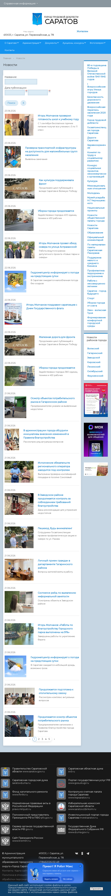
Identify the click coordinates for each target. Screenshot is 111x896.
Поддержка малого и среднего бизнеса (94, 261)
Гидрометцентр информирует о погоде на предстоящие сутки (55, 274)
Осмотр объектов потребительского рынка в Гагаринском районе (53, 400)
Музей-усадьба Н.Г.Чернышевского (96, 200)
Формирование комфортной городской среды (96, 321)
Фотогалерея (96, 43)
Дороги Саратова (92, 139)
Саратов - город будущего (96, 292)
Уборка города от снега (96, 304)
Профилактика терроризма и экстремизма (95, 273)
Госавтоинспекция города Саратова (96, 130)
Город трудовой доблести (96, 121)
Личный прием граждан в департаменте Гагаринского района (55, 564)
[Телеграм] (88, 853)
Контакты (9, 50)
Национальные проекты (96, 209)
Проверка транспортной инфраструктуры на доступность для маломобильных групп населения (51, 151)
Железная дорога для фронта (57, 337)
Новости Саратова (92, 226)
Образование (95, 232)
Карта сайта (22, 870)
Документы (51, 43)
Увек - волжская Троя (96, 311)
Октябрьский (94, 371)
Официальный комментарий (95, 238)
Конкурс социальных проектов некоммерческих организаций (96, 171)
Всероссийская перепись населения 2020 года (96, 111)
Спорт (90, 298)
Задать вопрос (51, 879)
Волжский (93, 348)
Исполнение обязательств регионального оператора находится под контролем (54, 466)
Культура (92, 181)
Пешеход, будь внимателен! (55, 528)
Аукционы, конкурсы (73, 43)
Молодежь (93, 193)
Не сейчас (67, 879)
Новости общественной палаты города (96, 218)
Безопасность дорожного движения (95, 100)
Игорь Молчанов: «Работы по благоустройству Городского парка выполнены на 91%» (55, 629)
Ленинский (93, 366)
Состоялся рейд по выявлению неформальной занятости (57, 594)
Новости (20, 58)
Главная (7, 58)
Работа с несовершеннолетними (96, 283)
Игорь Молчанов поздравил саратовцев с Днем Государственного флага (51, 306)
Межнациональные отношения (96, 187)
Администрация (31, 43)
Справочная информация (20, 3)
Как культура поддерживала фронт (56, 182)
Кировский (93, 362)
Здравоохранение (96, 146)
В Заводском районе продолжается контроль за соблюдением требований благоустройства (54, 500)
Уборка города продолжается (56, 211)
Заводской (93, 357)
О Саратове (11, 43)
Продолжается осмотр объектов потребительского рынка (57, 719)
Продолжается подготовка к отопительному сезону (56, 691)
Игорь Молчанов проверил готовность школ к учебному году (58, 117)
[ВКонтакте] (77, 853)
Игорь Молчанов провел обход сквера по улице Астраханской (58, 245)
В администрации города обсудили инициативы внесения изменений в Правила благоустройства (46, 434)
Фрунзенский (95, 375)
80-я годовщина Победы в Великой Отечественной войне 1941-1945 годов (96, 72)
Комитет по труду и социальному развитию (94, 156)
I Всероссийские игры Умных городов (96, 88)
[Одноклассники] (83, 853)
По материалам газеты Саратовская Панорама (96, 248)
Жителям (82, 31)
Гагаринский (94, 353)
